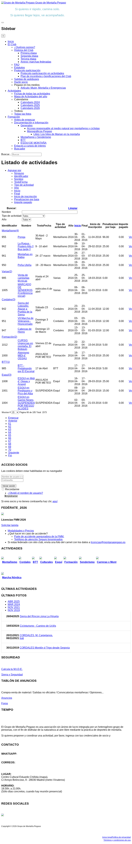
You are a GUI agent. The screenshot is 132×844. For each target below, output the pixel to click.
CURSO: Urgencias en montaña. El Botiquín (25, 344)
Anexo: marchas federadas (36, 61)
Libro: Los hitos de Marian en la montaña (56, 134)
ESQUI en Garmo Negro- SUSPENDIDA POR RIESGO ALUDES (26, 403)
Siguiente (13, 452)
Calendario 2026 (30, 108)
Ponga (21, 237)
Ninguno (19, 173)
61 (9, 423)
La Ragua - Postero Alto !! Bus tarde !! (25, 246)
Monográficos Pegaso (39, 131)
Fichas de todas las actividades (32, 93)
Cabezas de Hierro (25, 330)
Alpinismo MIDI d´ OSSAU (23, 355)
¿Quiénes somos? (24, 47)
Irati (22, 638)
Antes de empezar (24, 119)
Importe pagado (23, 202)
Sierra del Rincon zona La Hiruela (39, 616)
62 (9, 426)
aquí (54, 501)
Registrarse (11, 496)
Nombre (18, 179)
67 (9, 441)
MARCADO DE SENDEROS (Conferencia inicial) (25, 290)
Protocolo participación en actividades (42, 73)
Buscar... (6, 154)
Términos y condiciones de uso (117, 840)
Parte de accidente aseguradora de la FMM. (39, 536)
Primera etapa (29, 53)
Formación (14, 116)
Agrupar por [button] (14, 170)
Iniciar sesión (9, 486)
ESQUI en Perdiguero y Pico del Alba (25, 390)
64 (9, 432)
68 (9, 444)
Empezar (13, 417)
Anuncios (6, 698)
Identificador (21, 176)
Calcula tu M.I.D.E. (12, 669)
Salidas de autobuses (26, 79)
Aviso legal (107, 837)
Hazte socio (21, 82)
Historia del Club (23, 50)
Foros (4, 703)
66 (9, 438)
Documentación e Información (31, 122)
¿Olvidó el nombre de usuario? (25, 493)
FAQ (16, 64)
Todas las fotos (22, 114)
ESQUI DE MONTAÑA (34, 142)
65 (9, 435)
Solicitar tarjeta (9, 525)
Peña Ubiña (24, 265)
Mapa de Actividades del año (30, 96)
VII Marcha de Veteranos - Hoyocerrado (25, 321)
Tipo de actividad (24, 185)
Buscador (19, 148)
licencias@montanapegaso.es (108, 542)
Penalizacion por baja (26, 199)
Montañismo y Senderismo (36, 137)
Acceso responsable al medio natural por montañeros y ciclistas (63, 128)
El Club (12, 44)
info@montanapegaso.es (15, 765)
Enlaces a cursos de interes (30, 145)
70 (9, 449)
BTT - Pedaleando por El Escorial (26, 368)
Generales (27, 125)
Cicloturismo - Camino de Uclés (38, 625)
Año (16, 187)
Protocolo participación (27, 70)
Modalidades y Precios (21, 530)
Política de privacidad (121, 837)
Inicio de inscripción (25, 196)
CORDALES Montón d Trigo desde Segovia (45, 647)
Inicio (11, 41)
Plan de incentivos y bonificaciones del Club (46, 76)
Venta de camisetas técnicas (23, 278)
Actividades (14, 90)
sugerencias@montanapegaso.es (20, 768)
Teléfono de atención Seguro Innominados (38, 539)
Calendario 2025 (30, 105)
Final (17, 193)
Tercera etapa (28, 58)
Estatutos (19, 67)
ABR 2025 (14, 601)
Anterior (12, 420)
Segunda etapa (29, 56)
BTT (23, 140)
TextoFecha (21, 182)
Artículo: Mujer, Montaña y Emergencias (43, 87)
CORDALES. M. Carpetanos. (36, 635)
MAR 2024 (14, 604)
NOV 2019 (14, 610)
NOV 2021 (14, 607)
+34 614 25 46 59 (11, 756)
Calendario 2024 (30, 102)
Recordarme (12, 489)
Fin (10, 455)
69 (9, 446)
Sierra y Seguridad (12, 674)
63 (9, 429)
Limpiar (72, 208)
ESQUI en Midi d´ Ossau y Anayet (26, 381)
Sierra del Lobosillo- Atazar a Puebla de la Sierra (25, 309)
